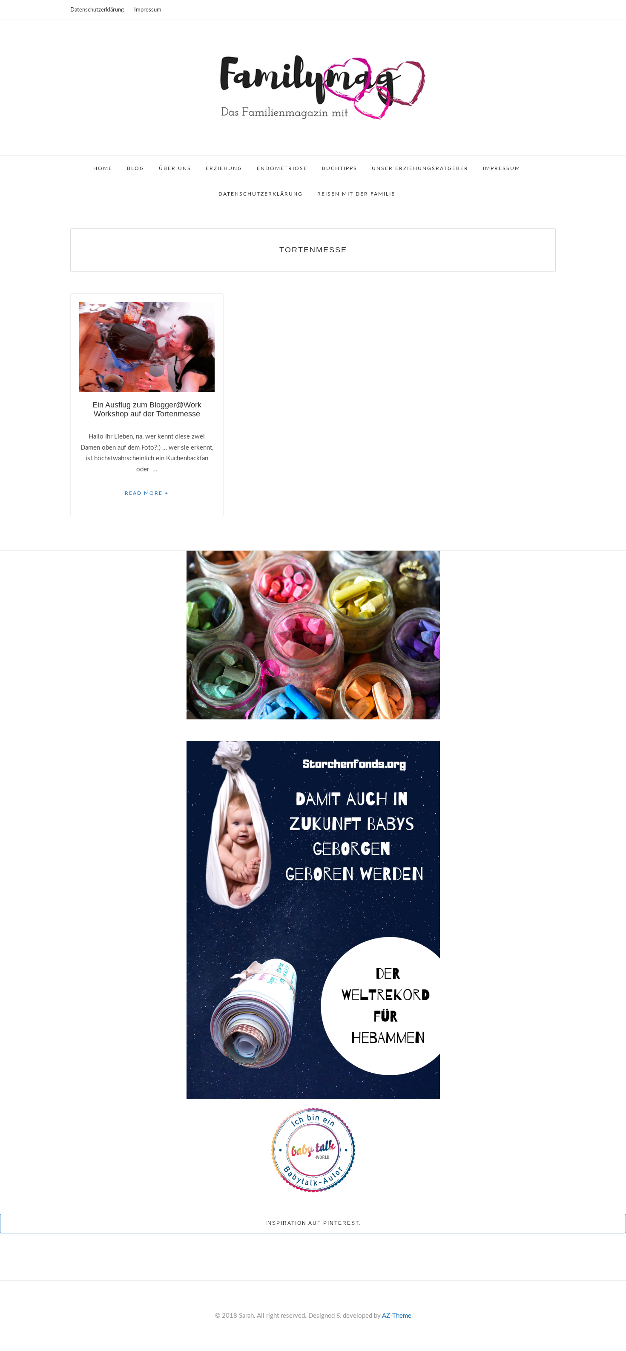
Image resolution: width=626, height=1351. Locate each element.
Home (102, 168)
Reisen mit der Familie (356, 193)
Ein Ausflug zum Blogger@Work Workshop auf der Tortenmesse (146, 409)
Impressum (147, 10)
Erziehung (224, 168)
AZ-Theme (396, 1316)
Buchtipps (339, 168)
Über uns (175, 168)
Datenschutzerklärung (97, 10)
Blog (135, 168)
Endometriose (282, 168)
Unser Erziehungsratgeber (420, 168)
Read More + (147, 493)
